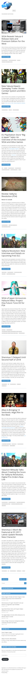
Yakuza (18, 60)
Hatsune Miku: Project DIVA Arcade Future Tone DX (12, 331)
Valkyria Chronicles (13, 225)
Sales (20, 169)
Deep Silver (4, 272)
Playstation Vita (14, 169)
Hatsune (3, 329)
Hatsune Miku (9, 329)
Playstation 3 (11, 168)
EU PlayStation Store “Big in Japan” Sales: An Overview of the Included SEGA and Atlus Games (13, 138)
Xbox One (4, 505)
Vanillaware (12, 445)
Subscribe (5, 659)
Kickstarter (4, 384)
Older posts (5, 579)
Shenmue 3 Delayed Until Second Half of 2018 (14, 358)
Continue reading (6, 56)
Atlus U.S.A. (14, 444)
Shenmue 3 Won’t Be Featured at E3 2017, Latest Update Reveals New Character (12, 533)
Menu (14, 10)
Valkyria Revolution (6, 226)
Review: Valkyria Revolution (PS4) (9, 195)
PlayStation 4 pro (12, 60)
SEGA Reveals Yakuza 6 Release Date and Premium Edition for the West (13, 40)
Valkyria (3, 273)
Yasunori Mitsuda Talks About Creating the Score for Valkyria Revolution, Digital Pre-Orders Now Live (14, 474)
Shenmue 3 (19, 570)
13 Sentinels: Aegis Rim (6, 444)
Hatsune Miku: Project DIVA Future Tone (10, 333)
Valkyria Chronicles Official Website (9, 638)
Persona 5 (14, 155)
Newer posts (23, 579)
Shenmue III (4, 385)
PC (8, 384)
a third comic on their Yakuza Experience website (15, 103)
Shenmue (18, 384)
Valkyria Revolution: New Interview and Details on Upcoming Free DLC (13, 253)
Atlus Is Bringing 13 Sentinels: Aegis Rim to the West (12, 412)
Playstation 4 (4, 60)
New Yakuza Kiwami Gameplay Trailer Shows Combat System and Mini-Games (14, 90)
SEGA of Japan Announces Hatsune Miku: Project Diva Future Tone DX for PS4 (14, 302)
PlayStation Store (5, 169)
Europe (5, 168)
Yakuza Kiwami (16, 109)
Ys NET (23, 570)
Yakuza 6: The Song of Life (7, 61)
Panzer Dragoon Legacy (7, 632)
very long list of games (14, 148)
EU (2, 168)
